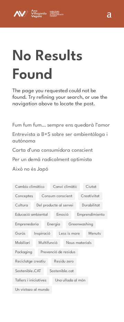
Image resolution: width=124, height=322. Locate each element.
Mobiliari (22, 243)
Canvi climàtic (65, 187)
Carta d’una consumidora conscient (52, 150)
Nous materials (79, 243)
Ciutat (91, 187)
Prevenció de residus (58, 252)
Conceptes (24, 196)
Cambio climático (29, 187)
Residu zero (64, 262)
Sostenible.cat (62, 271)
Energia (53, 224)
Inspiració (42, 234)
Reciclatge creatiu (30, 262)
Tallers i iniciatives (30, 280)
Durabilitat (91, 205)
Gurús (20, 234)
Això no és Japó (30, 169)
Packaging (23, 252)
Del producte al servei (55, 205)
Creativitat (90, 196)
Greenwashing (81, 224)
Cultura (21, 205)
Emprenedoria (27, 224)
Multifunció (48, 243)
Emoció (62, 215)
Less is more (69, 234)
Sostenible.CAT (28, 271)
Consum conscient (57, 196)
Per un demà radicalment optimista (52, 159)
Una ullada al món (70, 280)
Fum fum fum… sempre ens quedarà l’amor (61, 125)
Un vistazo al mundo (32, 290)
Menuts (95, 234)
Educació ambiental (31, 215)
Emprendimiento (91, 215)
